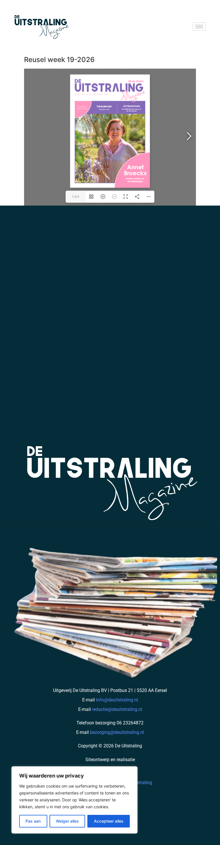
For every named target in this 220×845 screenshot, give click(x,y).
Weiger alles (67, 821)
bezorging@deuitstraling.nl (117, 732)
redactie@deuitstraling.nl (117, 709)
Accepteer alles (108, 821)
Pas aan (33, 821)
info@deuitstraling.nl (117, 700)
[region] (74, 800)
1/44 (75, 196)
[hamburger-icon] (199, 26)
